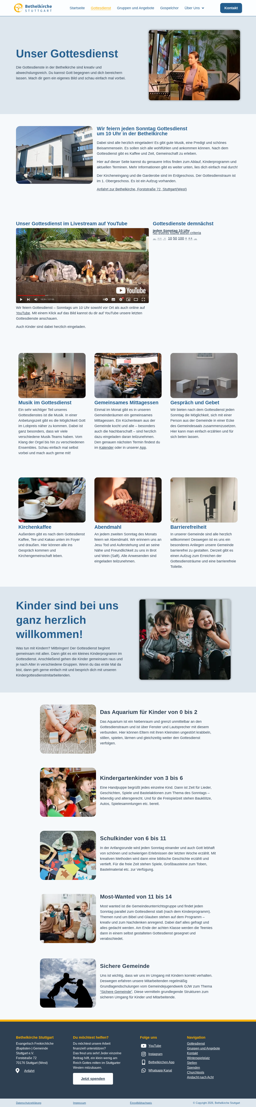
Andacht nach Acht (200, 1077)
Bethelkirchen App (161, 1062)
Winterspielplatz (198, 1058)
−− (159, 238)
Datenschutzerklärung (28, 1102)
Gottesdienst (101, 8)
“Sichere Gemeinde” (116, 992)
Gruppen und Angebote (135, 8)
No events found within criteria (177, 233)
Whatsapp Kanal (160, 1070)
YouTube (23, 313)
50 (175, 238)
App (143, 448)
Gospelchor (169, 8)
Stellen (192, 1063)
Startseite (77, 8)
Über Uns (192, 8)
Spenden (193, 1067)
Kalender (106, 448)
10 (170, 238)
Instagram (155, 1054)
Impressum (79, 1102)
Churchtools (195, 1072)
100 (181, 238)
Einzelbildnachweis (141, 1102)
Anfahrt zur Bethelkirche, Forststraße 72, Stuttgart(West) (142, 189)
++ (190, 238)
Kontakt (192, 1053)
